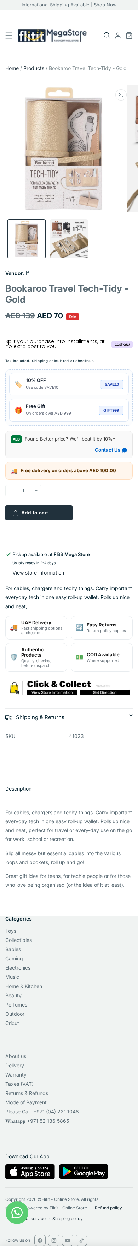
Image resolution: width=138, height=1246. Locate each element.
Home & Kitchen (23, 986)
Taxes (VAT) (19, 1084)
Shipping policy (67, 1218)
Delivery (14, 1065)
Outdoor (14, 1014)
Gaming (14, 958)
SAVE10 (112, 384)
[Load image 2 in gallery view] (69, 238)
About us (15, 1056)
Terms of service (29, 1218)
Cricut (12, 1023)
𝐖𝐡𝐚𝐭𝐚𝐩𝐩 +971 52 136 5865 (37, 1121)
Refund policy (108, 1207)
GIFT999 (111, 410)
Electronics (17, 968)
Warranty (16, 1075)
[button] (107, 35)
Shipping (40, 360)
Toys (10, 931)
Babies (13, 949)
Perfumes (16, 1005)
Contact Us (107, 450)
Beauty (13, 995)
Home (12, 68)
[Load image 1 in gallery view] (26, 238)
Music (12, 977)
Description (18, 789)
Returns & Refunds (26, 1093)
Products (33, 68)
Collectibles (18, 940)
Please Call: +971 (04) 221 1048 (42, 1112)
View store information (38, 573)
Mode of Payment (26, 1102)
